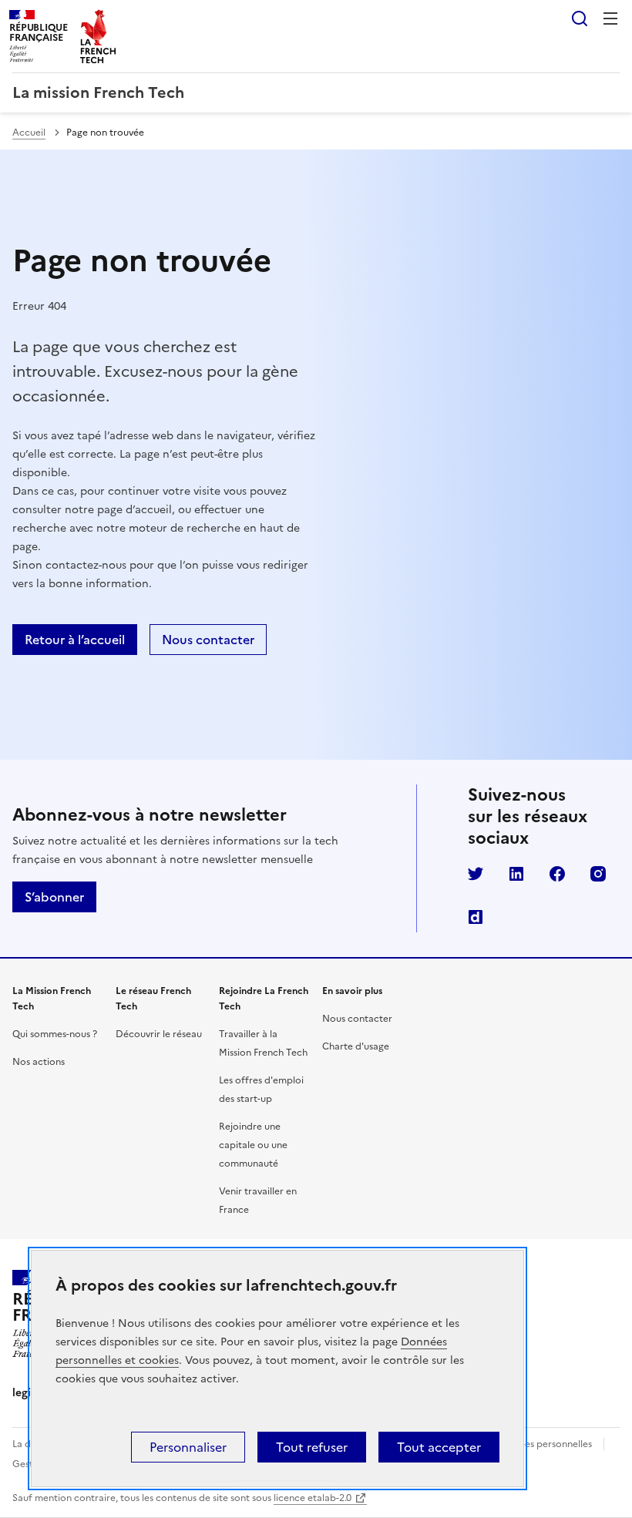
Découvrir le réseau (159, 1034)
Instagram (598, 873)
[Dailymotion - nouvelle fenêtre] (475, 917)
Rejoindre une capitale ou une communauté (253, 1145)
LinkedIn (516, 873)
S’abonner (54, 897)
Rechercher (579, 18)
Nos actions (38, 1062)
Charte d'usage (355, 1046)
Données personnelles (543, 1444)
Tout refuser (312, 1447)
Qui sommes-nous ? (54, 1034)
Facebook (557, 873)
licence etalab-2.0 (312, 1498)
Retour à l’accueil (75, 639)
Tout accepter (439, 1447)
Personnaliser (188, 1447)
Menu (610, 18)
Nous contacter (208, 639)
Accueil (28, 132)
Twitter (475, 873)
